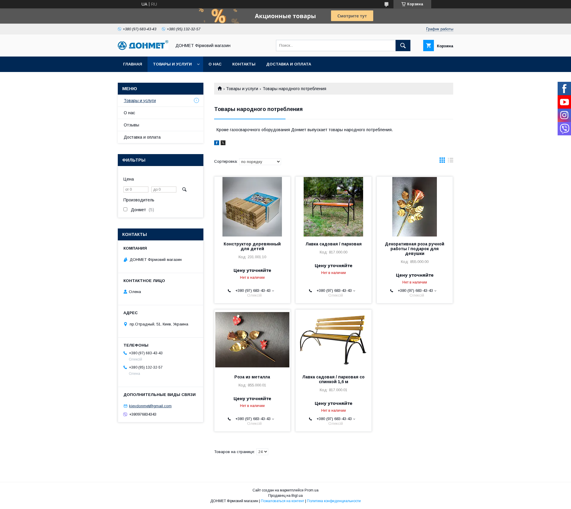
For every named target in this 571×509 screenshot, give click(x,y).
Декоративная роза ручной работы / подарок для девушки (414, 249)
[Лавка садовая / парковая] (333, 206)
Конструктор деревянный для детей (252, 246)
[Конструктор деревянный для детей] (252, 206)
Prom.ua (312, 490)
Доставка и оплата (288, 64)
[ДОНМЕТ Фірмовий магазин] (143, 48)
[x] (223, 143)
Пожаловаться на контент (282, 501)
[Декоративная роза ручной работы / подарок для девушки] (415, 206)
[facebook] (216, 143)
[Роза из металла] (252, 339)
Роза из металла (252, 377)
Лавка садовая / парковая (333, 244)
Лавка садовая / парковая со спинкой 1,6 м (333, 379)
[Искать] (403, 45)
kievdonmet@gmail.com (150, 406)
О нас (215, 64)
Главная (132, 64)
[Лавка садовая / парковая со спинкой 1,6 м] (333, 339)
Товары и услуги (172, 64)
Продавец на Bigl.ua (285, 496)
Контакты (243, 64)
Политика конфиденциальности (334, 501)
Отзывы (131, 125)
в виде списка (450, 161)
